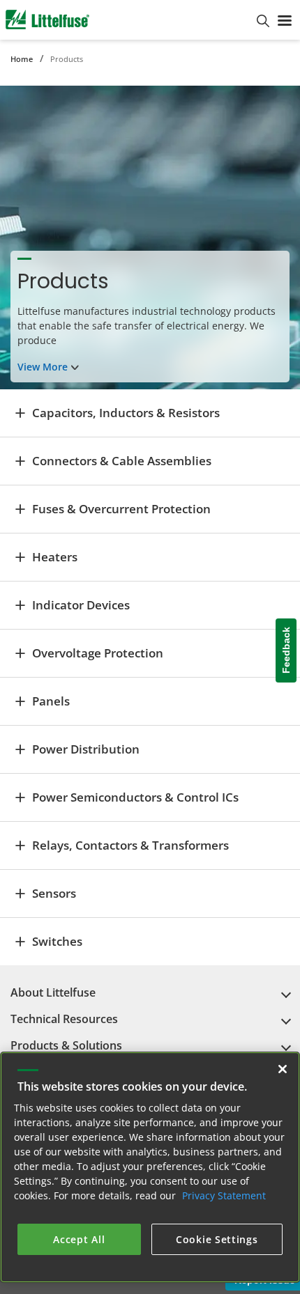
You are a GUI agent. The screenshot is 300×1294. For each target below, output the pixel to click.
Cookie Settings (217, 1239)
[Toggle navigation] (284, 19)
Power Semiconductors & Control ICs (135, 797)
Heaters (54, 557)
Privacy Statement (224, 1195)
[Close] (282, 1069)
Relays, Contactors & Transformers (130, 845)
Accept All (79, 1239)
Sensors (54, 893)
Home (21, 59)
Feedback (286, 650)
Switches (57, 941)
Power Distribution (86, 749)
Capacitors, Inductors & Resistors (126, 413)
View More (42, 366)
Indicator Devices (81, 605)
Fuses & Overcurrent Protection (121, 509)
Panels (51, 701)
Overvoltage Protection (97, 653)
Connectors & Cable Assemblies (121, 461)
